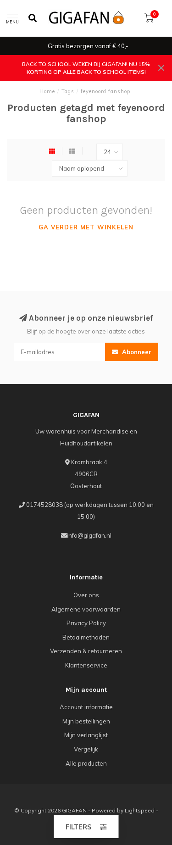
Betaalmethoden (86, 637)
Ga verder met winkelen (86, 227)
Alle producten (86, 763)
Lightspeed (140, 810)
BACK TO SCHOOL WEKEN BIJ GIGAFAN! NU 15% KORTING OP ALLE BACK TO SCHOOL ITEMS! (86, 68)
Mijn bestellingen (86, 721)
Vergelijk (86, 749)
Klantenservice (86, 665)
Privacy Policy (86, 623)
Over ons (86, 595)
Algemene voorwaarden (86, 609)
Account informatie (86, 707)
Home (47, 91)
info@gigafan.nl (89, 535)
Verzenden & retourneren (86, 651)
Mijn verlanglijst (86, 735)
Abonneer (135, 352)
